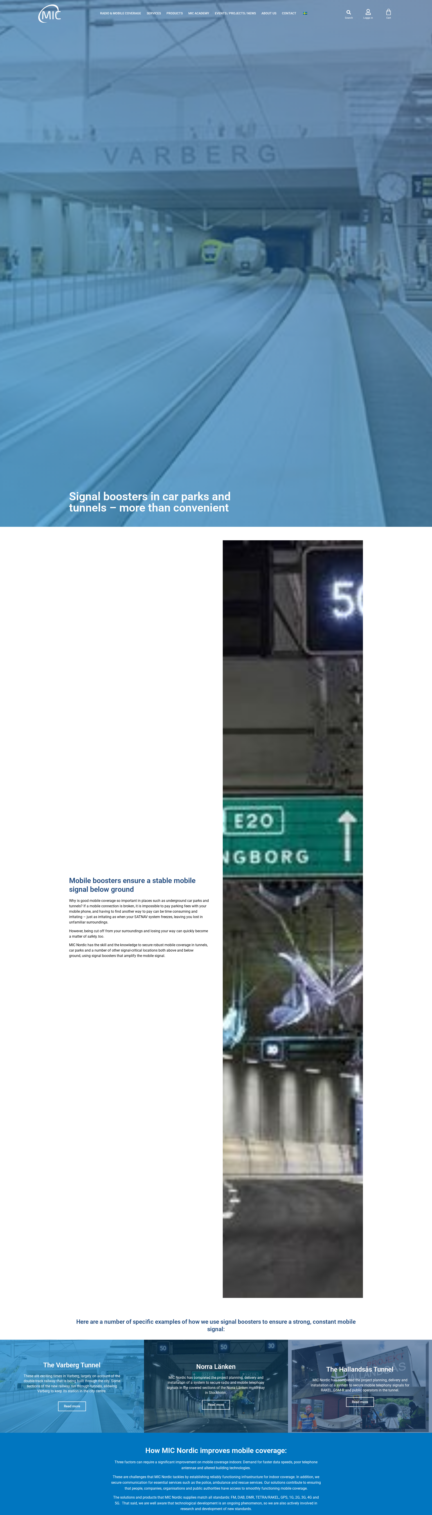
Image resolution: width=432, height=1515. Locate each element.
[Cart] (388, 12)
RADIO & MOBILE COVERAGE (120, 13)
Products (174, 13)
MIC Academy (198, 13)
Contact (289, 13)
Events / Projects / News (235, 13)
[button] (349, 12)
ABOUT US (268, 13)
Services (154, 13)
